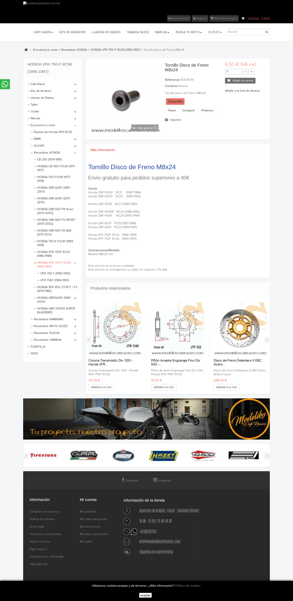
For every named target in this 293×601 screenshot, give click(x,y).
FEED (34, 353)
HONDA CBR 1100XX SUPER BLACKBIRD (56, 310)
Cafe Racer (38, 84)
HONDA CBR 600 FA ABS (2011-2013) (54, 232)
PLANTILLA (38, 346)
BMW (37, 139)
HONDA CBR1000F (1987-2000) (54, 299)
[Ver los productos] (44, 455)
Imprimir (175, 120)
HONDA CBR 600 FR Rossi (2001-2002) (55, 211)
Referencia (172, 80)
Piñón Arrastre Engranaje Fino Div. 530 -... (176, 362)
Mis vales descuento (93, 519)
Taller (34, 104)
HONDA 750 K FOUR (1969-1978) (55, 243)
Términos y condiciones (45, 534)
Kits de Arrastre (41, 91)
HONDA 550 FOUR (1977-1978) (54, 179)
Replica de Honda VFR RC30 (53, 132)
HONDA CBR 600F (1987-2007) (54, 189)
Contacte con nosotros (45, 511)
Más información (103, 150)
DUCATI (39, 146)
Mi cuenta (88, 500)
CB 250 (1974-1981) (49, 159)
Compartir (188, 110)
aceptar (145, 595)
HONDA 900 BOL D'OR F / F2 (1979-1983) (57, 289)
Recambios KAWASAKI (48, 319)
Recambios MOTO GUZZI (50, 326)
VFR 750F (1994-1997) (54, 280)
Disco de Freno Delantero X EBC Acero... (238, 362)
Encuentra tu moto (43, 125)
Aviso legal (37, 526)
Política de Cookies (42, 519)
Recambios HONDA (47, 152)
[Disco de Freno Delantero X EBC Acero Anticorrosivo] (240, 329)
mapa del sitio (39, 564)
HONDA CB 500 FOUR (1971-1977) (56, 168)
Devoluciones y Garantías (46, 556)
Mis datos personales (94, 534)
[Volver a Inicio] (26, 50)
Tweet (172, 110)
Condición (171, 86)
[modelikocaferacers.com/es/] (146, 8)
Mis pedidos (88, 511)
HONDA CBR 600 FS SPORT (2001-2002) (56, 222)
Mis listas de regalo (225, 18)
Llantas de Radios (42, 98)
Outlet (35, 111)
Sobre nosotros (40, 541)
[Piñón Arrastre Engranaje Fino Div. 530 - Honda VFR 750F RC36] (177, 329)
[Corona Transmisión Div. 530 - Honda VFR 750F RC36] (115, 329)
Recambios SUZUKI (46, 333)
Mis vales (86, 541)
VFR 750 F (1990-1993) (55, 273)
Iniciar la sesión (179, 18)
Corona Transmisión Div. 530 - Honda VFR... (110, 362)
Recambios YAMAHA (47, 340)
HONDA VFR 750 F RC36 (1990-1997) (54, 264)
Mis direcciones (90, 526)
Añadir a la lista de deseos (242, 91)
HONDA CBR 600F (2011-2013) (54, 200)
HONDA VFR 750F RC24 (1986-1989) (53, 254)
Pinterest (207, 110)
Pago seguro (38, 549)
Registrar (201, 18)
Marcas (35, 118)
